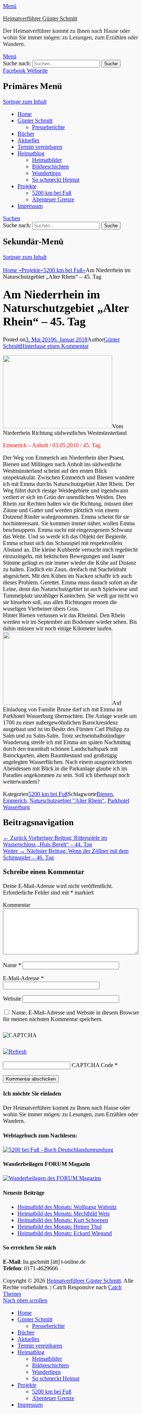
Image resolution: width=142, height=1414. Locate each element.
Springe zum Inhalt (25, 101)
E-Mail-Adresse (23, 978)
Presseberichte (48, 127)
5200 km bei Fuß (51, 193)
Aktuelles (28, 140)
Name (12, 965)
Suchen (11, 218)
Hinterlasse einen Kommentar (54, 346)
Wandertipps (46, 173)
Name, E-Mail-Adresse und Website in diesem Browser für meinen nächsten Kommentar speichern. (71, 1015)
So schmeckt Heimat (55, 180)
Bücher (25, 134)
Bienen (104, 794)
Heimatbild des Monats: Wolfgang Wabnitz (67, 1207)
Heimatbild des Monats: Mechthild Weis (63, 1213)
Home (24, 114)
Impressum (30, 206)
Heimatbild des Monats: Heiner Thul (59, 1227)
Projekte (26, 186)
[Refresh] (15, 1051)
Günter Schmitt (34, 120)
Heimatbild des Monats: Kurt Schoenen (62, 1220)
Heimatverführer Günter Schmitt (40, 18)
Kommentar (16, 905)
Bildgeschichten (50, 166)
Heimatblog (30, 153)
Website (12, 999)
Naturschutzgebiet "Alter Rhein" (66, 800)
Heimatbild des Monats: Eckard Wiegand (64, 1233)
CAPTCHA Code (92, 1065)
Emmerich (15, 800)
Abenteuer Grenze (53, 199)
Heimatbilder (47, 160)
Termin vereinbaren (39, 147)
